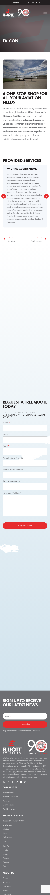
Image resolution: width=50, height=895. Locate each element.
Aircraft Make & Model (13, 457)
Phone (5, 434)
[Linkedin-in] (25, 782)
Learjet (5, 850)
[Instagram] (8, 782)
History (5, 890)
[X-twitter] (4, 782)
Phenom (6, 858)
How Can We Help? (12, 492)
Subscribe (25, 724)
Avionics (6, 801)
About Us (6, 882)
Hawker (6, 841)
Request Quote (25, 525)
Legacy (6, 854)
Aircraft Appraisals (10, 796)
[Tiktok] (16, 782)
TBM (5, 866)
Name (6, 422)
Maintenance (8, 804)
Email (6, 446)
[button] (45, 13)
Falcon (5, 833)
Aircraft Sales (8, 792)
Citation (6, 829)
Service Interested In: (12, 481)
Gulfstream (7, 837)
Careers (6, 878)
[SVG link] (25, 747)
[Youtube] (21, 782)
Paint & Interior (9, 809)
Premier (6, 862)
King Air (6, 846)
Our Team (7, 886)
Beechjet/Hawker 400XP (13, 820)
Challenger (7, 825)
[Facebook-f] (12, 782)
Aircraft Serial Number (13, 469)
